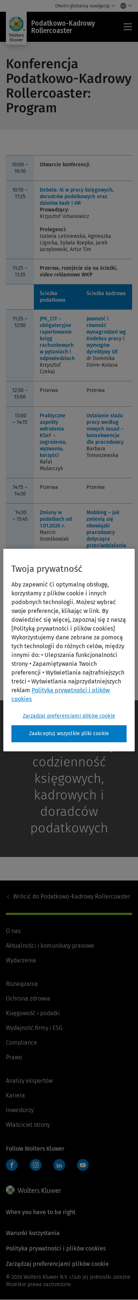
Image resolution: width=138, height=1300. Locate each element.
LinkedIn (59, 1165)
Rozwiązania (22, 983)
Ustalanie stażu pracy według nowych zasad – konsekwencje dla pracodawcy (105, 429)
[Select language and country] (124, 6)
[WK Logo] (33, 1189)
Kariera (15, 1095)
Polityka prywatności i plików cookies (56, 1248)
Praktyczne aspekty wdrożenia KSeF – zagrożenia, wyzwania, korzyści (53, 435)
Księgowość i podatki (33, 1013)
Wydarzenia (21, 960)
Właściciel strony (28, 1124)
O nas (13, 930)
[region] (68, 650)
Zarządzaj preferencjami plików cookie (69, 716)
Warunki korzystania (33, 1233)
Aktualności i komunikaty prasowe (50, 945)
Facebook (12, 1165)
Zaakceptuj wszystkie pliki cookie (69, 733)
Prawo (14, 1057)
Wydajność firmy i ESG (34, 1027)
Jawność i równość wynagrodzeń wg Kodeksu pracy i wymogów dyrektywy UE (106, 335)
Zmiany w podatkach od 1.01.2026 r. (56, 519)
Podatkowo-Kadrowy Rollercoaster (71, 896)
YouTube (83, 1165)
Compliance (21, 1042)
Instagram (36, 1165)
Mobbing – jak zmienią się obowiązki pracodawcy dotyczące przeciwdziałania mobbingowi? (106, 532)
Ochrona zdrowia (28, 998)
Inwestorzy (19, 1110)
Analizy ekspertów (29, 1080)
